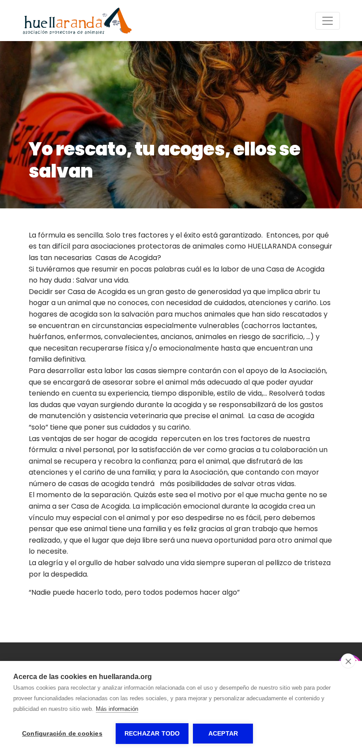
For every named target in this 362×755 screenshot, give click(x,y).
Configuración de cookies (62, 733)
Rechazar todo (152, 733)
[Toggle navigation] (327, 21)
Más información (117, 709)
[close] (348, 660)
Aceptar (223, 733)
